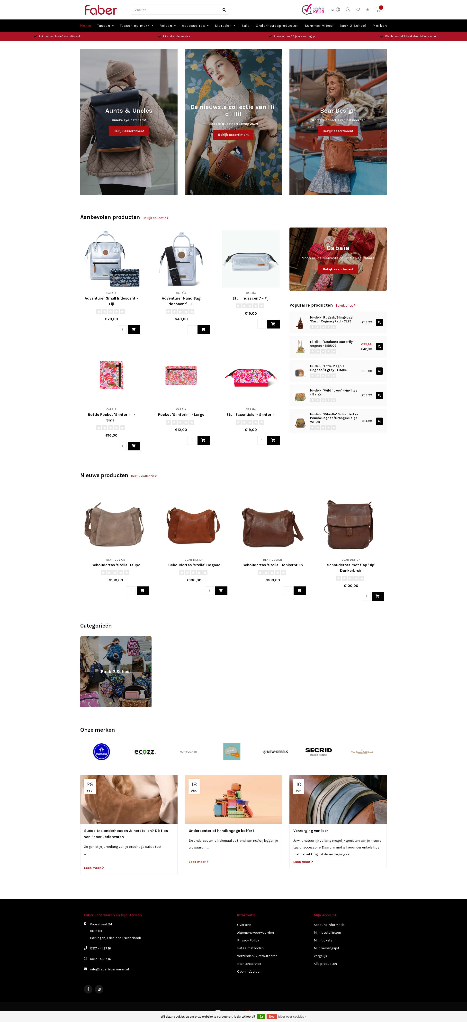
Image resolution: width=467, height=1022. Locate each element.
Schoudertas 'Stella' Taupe (115, 565)
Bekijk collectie (155, 218)
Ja (261, 1016)
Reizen (166, 25)
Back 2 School (353, 25)
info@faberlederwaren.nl (109, 969)
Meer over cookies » (292, 1016)
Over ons (244, 925)
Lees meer (93, 868)
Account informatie (329, 925)
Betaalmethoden (250, 948)
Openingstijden (249, 971)
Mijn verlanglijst (326, 948)
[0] (378, 10)
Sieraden (223, 25)
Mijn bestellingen (327, 933)
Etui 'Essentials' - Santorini (251, 414)
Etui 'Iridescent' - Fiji (251, 298)
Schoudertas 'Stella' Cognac (194, 565)
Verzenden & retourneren (257, 956)
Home (85, 25)
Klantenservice (249, 964)
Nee (272, 1016)
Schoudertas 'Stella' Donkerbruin (272, 565)
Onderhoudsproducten (277, 25)
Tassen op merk (135, 25)
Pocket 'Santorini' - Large (181, 414)
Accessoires (193, 25)
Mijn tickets (323, 940)
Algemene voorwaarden (255, 933)
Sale (246, 25)
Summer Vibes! (319, 25)
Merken (380, 25)
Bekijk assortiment (129, 131)
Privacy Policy (248, 940)
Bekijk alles (344, 305)
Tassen (103, 25)
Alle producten (325, 964)
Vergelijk (320, 956)
